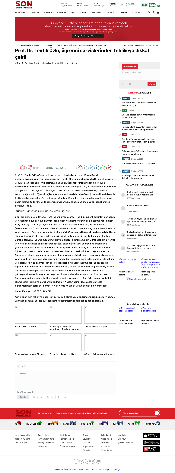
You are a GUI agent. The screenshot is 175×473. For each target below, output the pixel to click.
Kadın (83, 12)
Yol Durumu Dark (22, 439)
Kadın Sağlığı (48, 45)
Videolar (110, 12)
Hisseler (103, 423)
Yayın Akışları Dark (45, 439)
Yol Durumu (134, 423)
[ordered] (48, 397)
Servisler (34, 12)
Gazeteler (136, 12)
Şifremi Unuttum (125, 442)
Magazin (37, 45)
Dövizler (86, 439)
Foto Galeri (96, 12)
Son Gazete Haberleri (23, 45)
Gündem (48, 12)
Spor (73, 12)
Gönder (23, 397)
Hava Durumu (69, 423)
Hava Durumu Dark (23, 435)
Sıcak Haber (106, 450)
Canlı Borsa (65, 435)
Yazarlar (123, 12)
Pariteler (118, 423)
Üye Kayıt (122, 439)
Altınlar (86, 435)
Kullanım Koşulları (105, 469)
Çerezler (88, 469)
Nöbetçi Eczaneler (45, 442)
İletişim (67, 469)
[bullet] (52, 397)
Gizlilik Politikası (77, 469)
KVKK (94, 469)
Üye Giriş (122, 435)
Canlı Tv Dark (43, 435)
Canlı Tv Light (21, 442)
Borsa (18, 423)
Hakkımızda (58, 469)
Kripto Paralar (152, 423)
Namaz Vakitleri (34, 423)
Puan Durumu (87, 423)
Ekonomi (61, 12)
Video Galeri (106, 439)
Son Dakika (20, 12)
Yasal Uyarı (117, 469)
